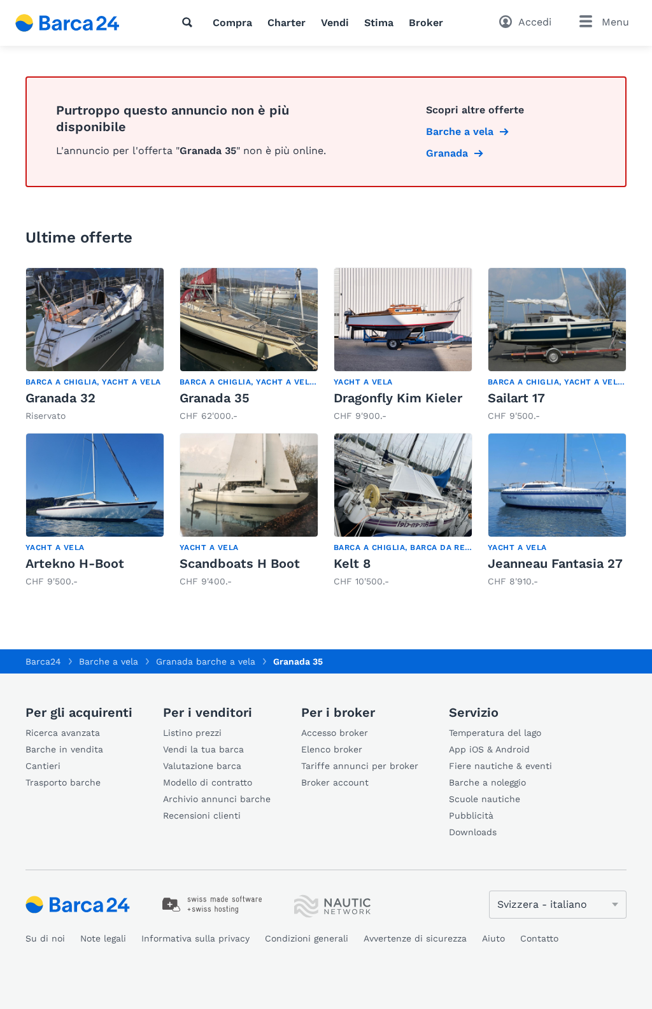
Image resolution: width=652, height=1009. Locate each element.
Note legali (103, 938)
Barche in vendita (64, 749)
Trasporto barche (63, 782)
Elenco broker (331, 749)
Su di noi (45, 938)
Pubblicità (471, 815)
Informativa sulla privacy (195, 938)
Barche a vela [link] (459, 131)
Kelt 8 (352, 563)
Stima (378, 23)
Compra (232, 23)
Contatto (539, 938)
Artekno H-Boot (74, 563)
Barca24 (43, 661)
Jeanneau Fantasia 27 (555, 563)
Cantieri (42, 766)
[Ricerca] (189, 22)
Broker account (335, 782)
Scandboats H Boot (240, 563)
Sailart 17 (516, 398)
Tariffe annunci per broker (359, 766)
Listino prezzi (192, 733)
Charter (286, 23)
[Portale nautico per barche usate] (78, 23)
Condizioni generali (306, 938)
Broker (426, 23)
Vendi (335, 23)
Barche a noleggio (487, 782)
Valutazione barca (202, 766)
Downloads (473, 832)
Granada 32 (60, 398)
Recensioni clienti (202, 815)
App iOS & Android (489, 749)
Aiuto (493, 938)
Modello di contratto (207, 782)
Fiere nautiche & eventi (500, 766)
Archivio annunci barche (217, 799)
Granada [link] (447, 153)
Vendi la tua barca (203, 749)
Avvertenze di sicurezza (415, 938)
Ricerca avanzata (62, 733)
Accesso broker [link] (334, 733)
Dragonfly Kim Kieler (398, 398)
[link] (94, 345)
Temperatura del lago (495, 733)
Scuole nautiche (484, 799)
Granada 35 (215, 398)
